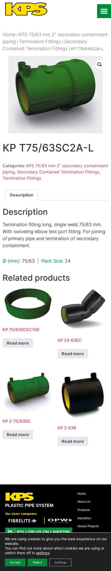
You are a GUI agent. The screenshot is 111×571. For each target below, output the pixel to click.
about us (83, 502)
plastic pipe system (29, 505)
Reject (37, 562)
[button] (104, 11)
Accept (15, 562)
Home (9, 34)
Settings (60, 562)
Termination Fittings (40, 41)
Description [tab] (21, 194)
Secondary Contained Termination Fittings (58, 171)
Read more (18, 343)
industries (84, 518)
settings (42, 553)
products (83, 510)
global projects (88, 526)
